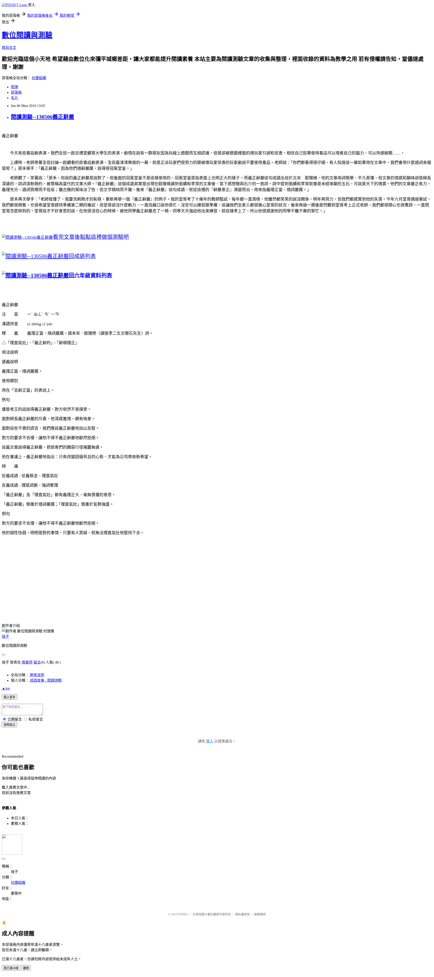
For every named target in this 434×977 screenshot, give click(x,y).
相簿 (14, 87)
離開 (26, 968)
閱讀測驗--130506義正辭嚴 (42, 117)
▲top (6, 688)
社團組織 (39, 78)
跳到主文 (9, 48)
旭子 (5, 636)
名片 (14, 98)
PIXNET (183, 914)
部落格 (16, 92)
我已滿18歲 (11, 968)
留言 (37, 662)
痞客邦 (27, 662)
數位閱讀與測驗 (27, 35)
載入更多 (9, 697)
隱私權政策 (242, 914)
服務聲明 (260, 914)
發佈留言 (9, 724)
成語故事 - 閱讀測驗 (46, 680)
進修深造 (37, 675)
